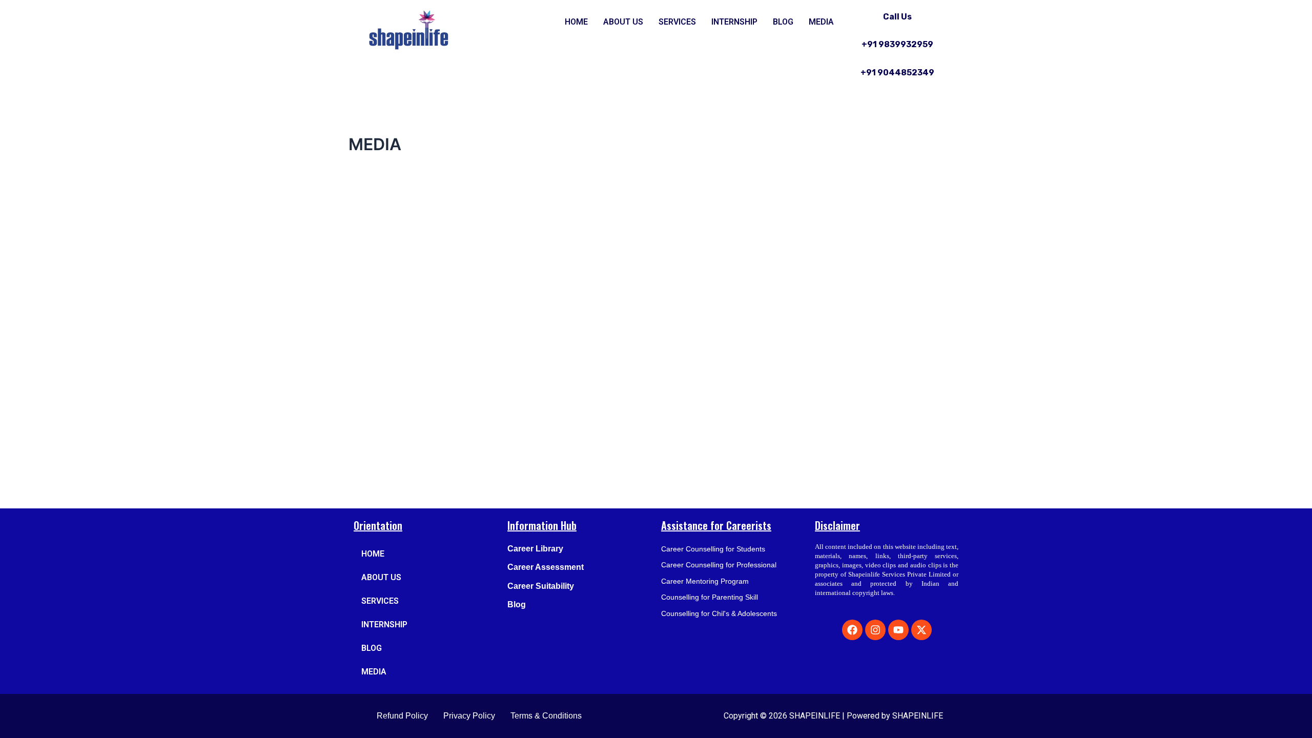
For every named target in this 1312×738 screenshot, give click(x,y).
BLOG (783, 22)
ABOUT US (623, 22)
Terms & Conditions (546, 715)
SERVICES (677, 22)
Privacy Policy (469, 715)
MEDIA (821, 22)
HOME (576, 22)
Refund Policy (402, 715)
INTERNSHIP (734, 22)
